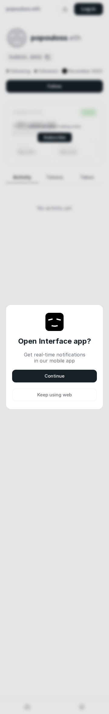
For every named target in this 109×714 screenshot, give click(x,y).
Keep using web (54, 395)
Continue (54, 376)
